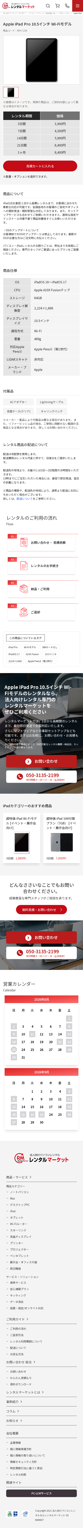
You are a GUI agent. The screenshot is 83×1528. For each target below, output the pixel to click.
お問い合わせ (18, 1371)
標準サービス (18, 1283)
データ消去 (17, 1302)
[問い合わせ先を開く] (67, 5)
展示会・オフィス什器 (23, 1262)
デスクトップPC (20, 1205)
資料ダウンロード (21, 1384)
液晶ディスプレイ (20, 1237)
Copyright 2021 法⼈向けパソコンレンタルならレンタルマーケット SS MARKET (55, 1515)
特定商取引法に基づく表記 (26, 1468)
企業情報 (15, 1443)
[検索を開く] (48, 5)
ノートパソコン (19, 1192)
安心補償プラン (19, 1289)
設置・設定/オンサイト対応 (26, 1308)
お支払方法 (17, 1354)
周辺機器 (15, 1268)
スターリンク (18, 1230)
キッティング (18, 1295)
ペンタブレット (19, 1256)
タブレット (17, 1217)
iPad (12, 1211)
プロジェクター (19, 1249)
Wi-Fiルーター (18, 1224)
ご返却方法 (17, 1335)
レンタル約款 (18, 1474)
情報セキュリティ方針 (23, 1462)
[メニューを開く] (77, 6)
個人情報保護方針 (21, 1449)
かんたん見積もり (21, 1378)
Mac (12, 1198)
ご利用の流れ (18, 1329)
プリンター (17, 1243)
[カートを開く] (57, 5)
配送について (25, 499)
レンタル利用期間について (26, 1341)
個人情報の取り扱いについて (27, 1455)
